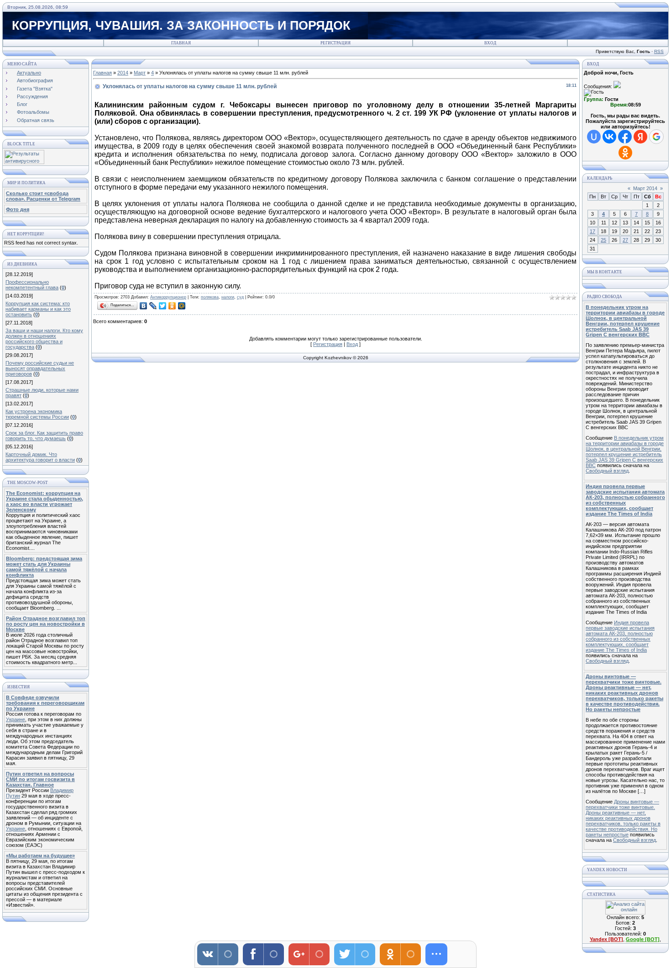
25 (603, 240)
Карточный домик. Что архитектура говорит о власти (40, 457)
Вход (490, 43)
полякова (210, 297)
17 (592, 231)
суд (240, 297)
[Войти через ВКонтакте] (609, 137)
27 (625, 240)
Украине (15, 719)
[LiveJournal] (153, 306)
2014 (122, 72)
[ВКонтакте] (143, 306)
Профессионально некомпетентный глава (31, 284)
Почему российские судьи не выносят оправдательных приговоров (39, 368)
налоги (227, 297)
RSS (659, 51)
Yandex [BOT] (606, 939)
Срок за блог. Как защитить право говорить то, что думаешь (44, 435)
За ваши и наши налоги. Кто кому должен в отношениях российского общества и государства (44, 339)
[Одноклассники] (172, 306)
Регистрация (335, 43)
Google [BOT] (643, 939)
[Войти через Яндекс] (640, 137)
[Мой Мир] (182, 306)
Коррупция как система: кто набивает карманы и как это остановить (38, 309)
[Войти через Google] (656, 136)
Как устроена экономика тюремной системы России (37, 414)
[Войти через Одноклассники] (625, 153)
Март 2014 (645, 188)
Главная (181, 43)
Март (140, 72)
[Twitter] (163, 306)
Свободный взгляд (607, 470)
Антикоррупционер (168, 297)
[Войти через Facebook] (625, 137)
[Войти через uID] (594, 137)
